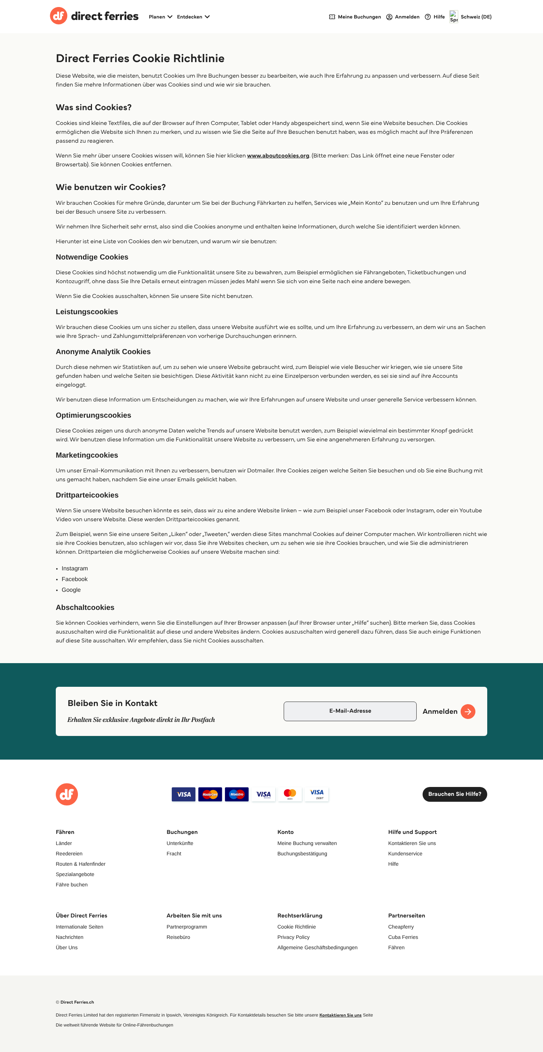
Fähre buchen (72, 885)
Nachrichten (69, 937)
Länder (64, 843)
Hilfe (393, 864)
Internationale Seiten (79, 927)
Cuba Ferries (403, 937)
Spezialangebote (75, 874)
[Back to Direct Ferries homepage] (94, 16)
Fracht (174, 853)
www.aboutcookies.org (278, 156)
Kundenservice (405, 853)
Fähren (396, 947)
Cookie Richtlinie (296, 927)
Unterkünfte (180, 843)
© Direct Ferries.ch (75, 1002)
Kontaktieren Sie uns (412, 843)
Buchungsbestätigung (302, 853)
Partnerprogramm (187, 927)
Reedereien (69, 853)
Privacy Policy (293, 937)
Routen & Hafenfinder (81, 864)
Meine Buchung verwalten (307, 843)
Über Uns (67, 947)
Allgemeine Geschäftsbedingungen (317, 947)
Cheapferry (401, 927)
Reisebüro (178, 937)
